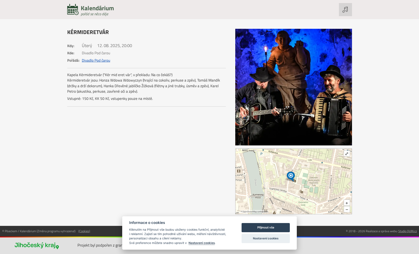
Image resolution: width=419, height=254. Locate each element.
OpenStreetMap (249, 211)
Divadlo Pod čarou (96, 60)
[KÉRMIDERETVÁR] (293, 87)
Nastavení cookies (202, 243)
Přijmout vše (265, 227)
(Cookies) (84, 231)
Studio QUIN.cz (407, 231)
